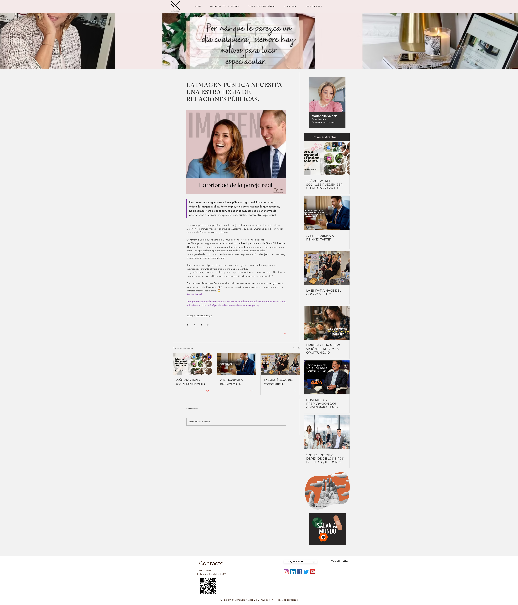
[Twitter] (306, 571)
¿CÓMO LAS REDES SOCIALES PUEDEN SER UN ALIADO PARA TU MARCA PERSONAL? (190, 382)
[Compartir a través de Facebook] (187, 324)
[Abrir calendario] (313, 562)
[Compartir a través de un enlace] (207, 324)
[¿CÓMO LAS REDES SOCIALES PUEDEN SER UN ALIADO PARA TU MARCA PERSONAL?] (192, 364)
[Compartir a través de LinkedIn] (201, 324)
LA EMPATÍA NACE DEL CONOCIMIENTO (278, 382)
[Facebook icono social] (299, 571)
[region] (319, 103)
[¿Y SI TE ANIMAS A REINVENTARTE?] (236, 364)
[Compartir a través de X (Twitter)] (194, 324)
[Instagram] (286, 571)
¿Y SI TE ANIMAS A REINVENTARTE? (231, 382)
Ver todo (296, 348)
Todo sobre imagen (204, 315)
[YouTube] (312, 571)
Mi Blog (190, 315)
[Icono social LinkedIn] (293, 571)
